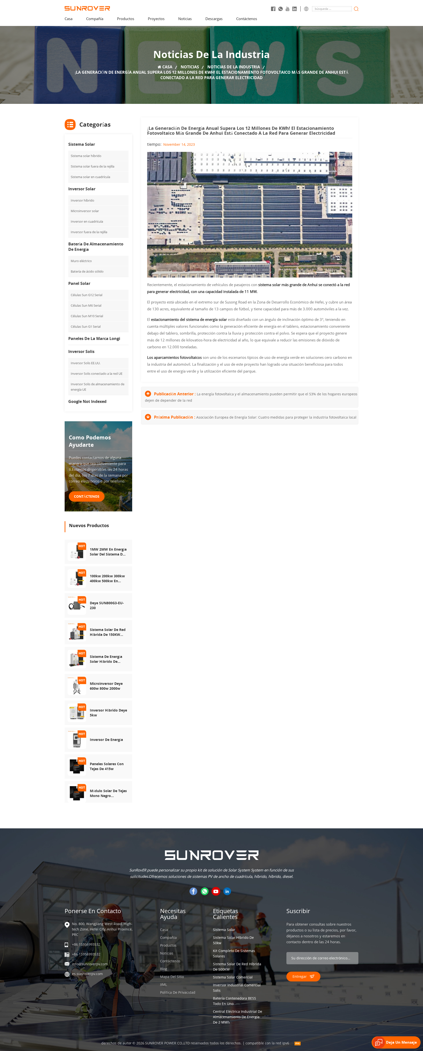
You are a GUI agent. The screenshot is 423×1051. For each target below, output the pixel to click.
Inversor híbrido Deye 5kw (108, 712)
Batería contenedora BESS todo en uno (234, 1001)
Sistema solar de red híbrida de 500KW (237, 967)
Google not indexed (87, 401)
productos (125, 18)
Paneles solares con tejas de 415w (107, 766)
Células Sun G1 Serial (86, 326)
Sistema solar (81, 144)
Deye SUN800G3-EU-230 (107, 605)
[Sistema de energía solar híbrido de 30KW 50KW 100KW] (77, 658)
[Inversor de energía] (77, 739)
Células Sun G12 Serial (86, 295)
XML (163, 984)
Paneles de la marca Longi (94, 338)
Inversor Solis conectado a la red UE (96, 373)
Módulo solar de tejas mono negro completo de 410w (108, 793)
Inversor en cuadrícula (87, 221)
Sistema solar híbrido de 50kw (233, 940)
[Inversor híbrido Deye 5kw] (77, 712)
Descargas (214, 18)
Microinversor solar (85, 211)
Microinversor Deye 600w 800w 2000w (106, 686)
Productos (168, 945)
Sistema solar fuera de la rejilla (92, 166)
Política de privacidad (177, 992)
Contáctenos (246, 18)
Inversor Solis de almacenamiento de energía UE (97, 387)
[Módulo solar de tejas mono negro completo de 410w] (77, 793)
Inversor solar (81, 189)
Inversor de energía (106, 739)
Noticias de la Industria (233, 67)
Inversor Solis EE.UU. (85, 363)
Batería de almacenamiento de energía (95, 246)
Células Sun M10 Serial (87, 316)
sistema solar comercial (233, 977)
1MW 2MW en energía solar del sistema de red (108, 552)
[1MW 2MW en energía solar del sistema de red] (77, 551)
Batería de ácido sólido (87, 271)
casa (68, 18)
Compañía (94, 18)
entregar (300, 976)
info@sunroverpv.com (90, 964)
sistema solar (224, 929)
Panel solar (79, 283)
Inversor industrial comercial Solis (237, 988)
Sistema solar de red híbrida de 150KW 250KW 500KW (108, 632)
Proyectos (156, 18)
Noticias (185, 18)
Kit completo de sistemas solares (234, 953)
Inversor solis (81, 351)
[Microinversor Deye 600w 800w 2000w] (77, 685)
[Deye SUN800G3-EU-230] (77, 605)
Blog (163, 968)
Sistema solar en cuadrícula (90, 177)
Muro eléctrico (81, 261)
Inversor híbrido (82, 200)
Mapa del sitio (172, 976)
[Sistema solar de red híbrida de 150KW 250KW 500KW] (77, 631)
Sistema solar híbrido (86, 156)
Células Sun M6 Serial (86, 305)
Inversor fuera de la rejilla (89, 232)
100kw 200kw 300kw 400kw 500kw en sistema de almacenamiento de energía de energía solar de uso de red (107, 578)
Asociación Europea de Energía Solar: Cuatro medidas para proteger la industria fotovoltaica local (276, 417)
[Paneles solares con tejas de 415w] (77, 766)
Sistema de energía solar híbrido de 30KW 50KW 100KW (106, 659)
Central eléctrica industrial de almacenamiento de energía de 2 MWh (237, 1017)
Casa (164, 929)
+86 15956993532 (86, 944)
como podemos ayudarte (90, 441)
